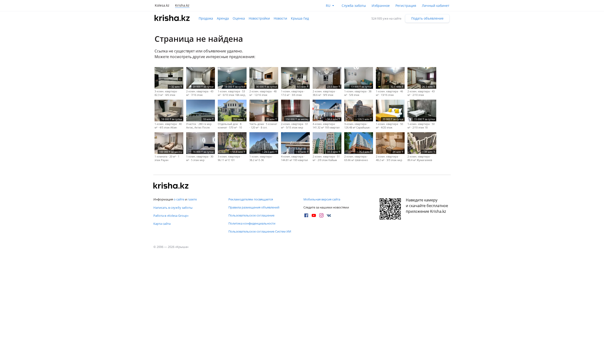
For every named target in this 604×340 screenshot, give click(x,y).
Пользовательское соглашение (251, 215)
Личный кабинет (435, 5)
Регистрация (405, 5)
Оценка (239, 18)
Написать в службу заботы (173, 207)
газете (192, 199)
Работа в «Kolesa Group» (171, 215)
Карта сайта (162, 223)
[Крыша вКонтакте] (329, 215)
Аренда (223, 18)
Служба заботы (354, 5)
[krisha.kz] (171, 186)
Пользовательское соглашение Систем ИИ (259, 231)
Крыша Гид (300, 18)
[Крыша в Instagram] (321, 215)
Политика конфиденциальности (251, 223)
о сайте (179, 199)
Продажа (206, 18)
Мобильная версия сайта (321, 199)
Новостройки (259, 18)
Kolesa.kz (162, 5)
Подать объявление (427, 18)
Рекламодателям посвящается (250, 199)
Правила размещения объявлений (253, 207)
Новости (280, 18)
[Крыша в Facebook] (306, 215)
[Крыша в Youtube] (314, 215)
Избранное (381, 5)
